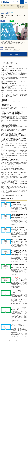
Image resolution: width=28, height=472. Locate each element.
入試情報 (7, 5)
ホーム (4, 5)
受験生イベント (12, 5)
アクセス (15, 49)
